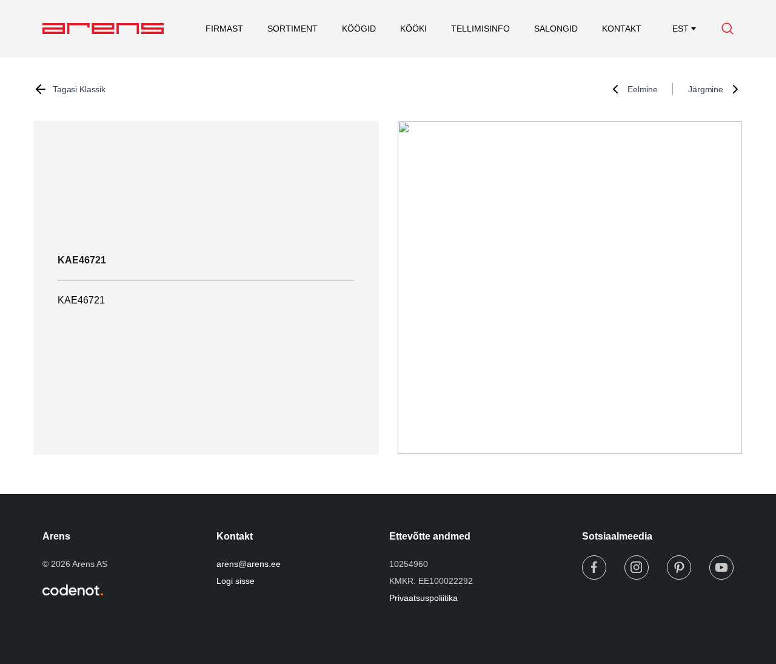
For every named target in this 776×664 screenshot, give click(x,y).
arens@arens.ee (248, 564)
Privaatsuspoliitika (423, 598)
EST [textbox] (680, 28)
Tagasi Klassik (79, 89)
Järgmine (705, 89)
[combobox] (680, 28)
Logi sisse (235, 581)
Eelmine (642, 89)
